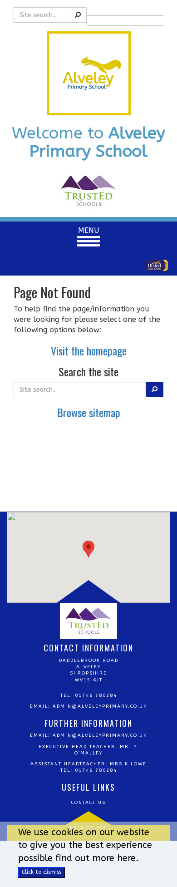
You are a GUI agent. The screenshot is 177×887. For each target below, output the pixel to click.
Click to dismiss (41, 872)
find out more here (95, 858)
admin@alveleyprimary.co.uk (100, 706)
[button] (88, 549)
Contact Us (88, 802)
